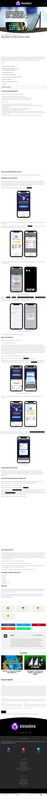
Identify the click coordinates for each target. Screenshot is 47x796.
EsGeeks (2, 35)
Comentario (3, 684)
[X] (18, 733)
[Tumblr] (27, 733)
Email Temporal (24, 770)
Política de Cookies (23, 780)
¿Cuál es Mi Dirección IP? (23, 766)
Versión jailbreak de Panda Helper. (9, 74)
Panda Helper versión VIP (8, 72)
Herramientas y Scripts (8, 35)
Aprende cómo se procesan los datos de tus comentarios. (28, 713)
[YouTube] (23, 733)
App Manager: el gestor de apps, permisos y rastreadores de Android (35, 672)
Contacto (23, 778)
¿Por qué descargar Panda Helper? (8, 66)
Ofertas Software (23, 762)
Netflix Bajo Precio (23, 763)
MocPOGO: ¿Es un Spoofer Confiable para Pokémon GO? (12, 671)
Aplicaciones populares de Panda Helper (9, 81)
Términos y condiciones (23, 783)
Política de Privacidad (23, 782)
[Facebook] (16, 733)
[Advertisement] (23, 48)
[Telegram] (29, 733)
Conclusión (4, 83)
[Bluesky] (25, 733)
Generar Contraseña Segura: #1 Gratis (23, 768)
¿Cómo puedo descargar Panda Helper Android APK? (12, 77)
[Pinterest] (21, 733)
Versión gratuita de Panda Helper (9, 70)
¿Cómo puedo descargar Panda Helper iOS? (10, 68)
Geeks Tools (23, 765)
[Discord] (30, 733)
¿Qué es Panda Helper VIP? (7, 79)
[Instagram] (20, 733)
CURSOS (23, 785)
